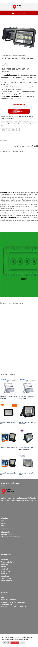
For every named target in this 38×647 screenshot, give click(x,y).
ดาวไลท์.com (14, 583)
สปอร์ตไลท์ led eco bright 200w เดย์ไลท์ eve (26, 448)
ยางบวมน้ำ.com (18, 581)
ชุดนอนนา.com (19, 630)
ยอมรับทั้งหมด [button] (15, 643)
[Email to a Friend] (13, 129)
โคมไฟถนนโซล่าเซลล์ (7, 562)
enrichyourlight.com (8, 507)
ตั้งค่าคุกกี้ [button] (6, 643)
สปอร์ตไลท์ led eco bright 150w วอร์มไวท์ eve (27, 423)
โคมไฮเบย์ (5, 569)
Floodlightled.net (14, 627)
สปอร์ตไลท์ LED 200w (19, 124)
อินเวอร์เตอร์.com (13, 585)
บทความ (3, 525)
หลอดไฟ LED (5, 576)
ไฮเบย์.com (15, 546)
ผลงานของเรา (5, 528)
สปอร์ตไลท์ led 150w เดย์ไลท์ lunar (26, 474)
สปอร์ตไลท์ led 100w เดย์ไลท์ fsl (8, 447)
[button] (13, 13)
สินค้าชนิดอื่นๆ (6, 578)
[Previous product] (6, 64)
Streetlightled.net (26, 627)
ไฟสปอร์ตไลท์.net (15, 509)
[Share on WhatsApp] (3, 129)
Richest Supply (6, 541)
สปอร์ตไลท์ (4, 564)
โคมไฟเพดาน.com (23, 548)
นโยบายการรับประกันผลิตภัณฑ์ (10, 537)
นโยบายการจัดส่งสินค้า (8, 118)
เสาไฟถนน (4, 567)
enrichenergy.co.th (7, 630)
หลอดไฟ (4, 574)
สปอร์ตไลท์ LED (5, 56)
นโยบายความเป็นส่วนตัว (21, 639)
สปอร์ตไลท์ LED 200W (13, 121)
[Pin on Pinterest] (16, 129)
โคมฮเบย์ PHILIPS (7, 581)
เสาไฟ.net (4, 627)
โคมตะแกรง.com (12, 548)
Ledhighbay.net (17, 541)
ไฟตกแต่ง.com (24, 585)
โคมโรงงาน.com (14, 543)
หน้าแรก (3, 523)
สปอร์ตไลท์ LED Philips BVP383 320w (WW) (27, 397)
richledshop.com (28, 581)
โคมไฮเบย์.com (26, 509)
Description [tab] (4, 141)
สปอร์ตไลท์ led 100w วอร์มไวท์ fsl (8, 474)
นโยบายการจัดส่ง (6, 534)
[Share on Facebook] (6, 129)
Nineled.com (23, 546)
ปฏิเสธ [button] (22, 643)
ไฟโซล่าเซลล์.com (25, 543)
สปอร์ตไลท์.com (6, 546)
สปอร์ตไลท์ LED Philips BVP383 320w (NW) (8, 397)
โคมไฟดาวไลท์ (5, 571)
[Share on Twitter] (9, 129)
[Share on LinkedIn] (19, 129)
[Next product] (3, 64)
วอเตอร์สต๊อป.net (22, 507)
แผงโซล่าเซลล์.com (24, 583)
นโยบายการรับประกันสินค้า (24, 116)
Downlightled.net (28, 541)
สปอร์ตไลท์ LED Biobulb (18, 56)
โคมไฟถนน (4, 560)
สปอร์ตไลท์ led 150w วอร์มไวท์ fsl (8, 423)
